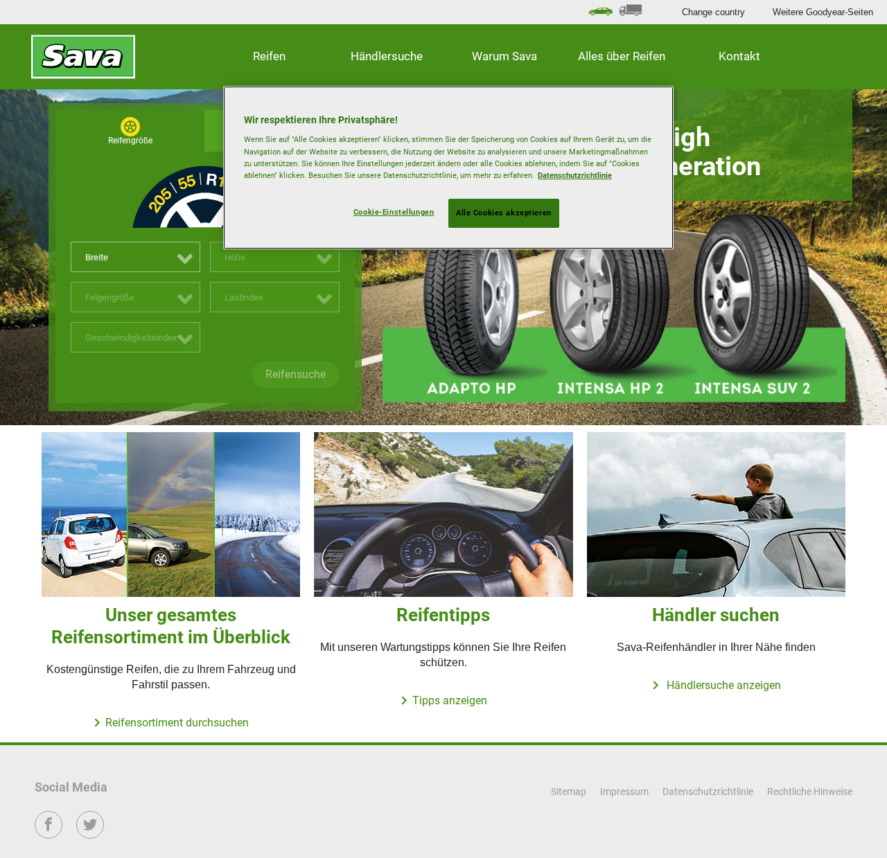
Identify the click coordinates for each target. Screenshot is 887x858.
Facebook (48, 834)
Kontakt (739, 56)
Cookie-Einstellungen (393, 212)
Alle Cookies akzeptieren (504, 212)
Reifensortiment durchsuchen (177, 722)
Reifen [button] (269, 56)
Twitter (90, 834)
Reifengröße (130, 140)
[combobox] (135, 257)
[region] (448, 167)
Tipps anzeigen (449, 700)
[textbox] (135, 257)
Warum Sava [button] (504, 56)
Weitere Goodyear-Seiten (823, 12)
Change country (713, 12)
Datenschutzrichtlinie (575, 175)
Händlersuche (387, 56)
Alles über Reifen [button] (621, 56)
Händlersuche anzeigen (722, 685)
